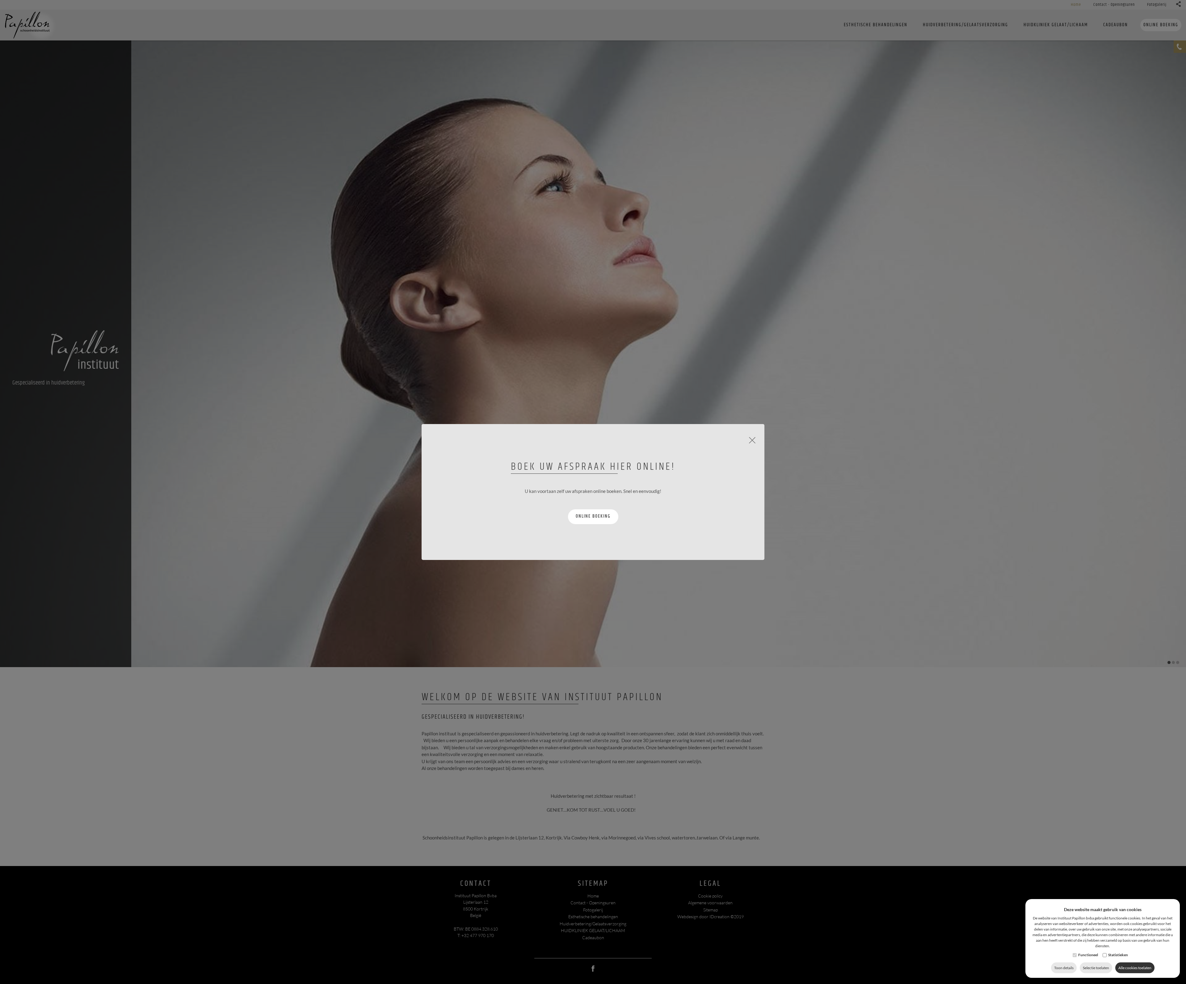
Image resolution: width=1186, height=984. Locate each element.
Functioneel (1088, 954)
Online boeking (593, 516)
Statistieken (1118, 954)
